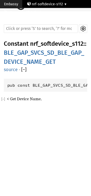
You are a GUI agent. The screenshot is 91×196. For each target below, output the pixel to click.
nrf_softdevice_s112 (56, 43)
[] (24, 69)
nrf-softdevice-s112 (47, 4)
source (11, 69)
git (11, 12)
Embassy (11, 4)
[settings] (83, 28)
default (36, 12)
